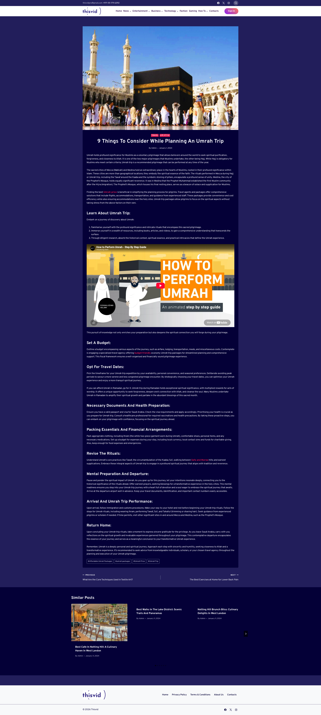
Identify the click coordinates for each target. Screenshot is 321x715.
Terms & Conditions (200, 694)
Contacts (214, 11)
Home (119, 11)
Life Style (165, 135)
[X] (223, 3)
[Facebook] (218, 3)
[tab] (155, 665)
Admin (154, 148)
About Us (219, 694)
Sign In (231, 11)
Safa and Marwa (199, 460)
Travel (154, 135)
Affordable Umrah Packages (100, 561)
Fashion (183, 11)
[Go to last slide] (75, 634)
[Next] (246, 634)
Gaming (193, 11)
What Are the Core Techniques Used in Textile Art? (108, 577)
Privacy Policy (179, 694)
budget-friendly (142, 353)
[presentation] (99, 622)
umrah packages (122, 561)
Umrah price (110, 192)
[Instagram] (228, 3)
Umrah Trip (153, 561)
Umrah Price (139, 561)
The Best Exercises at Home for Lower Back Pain (214, 577)
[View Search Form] (235, 3)
